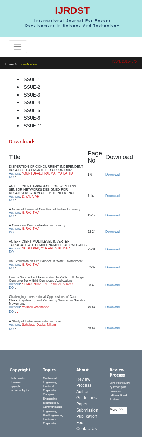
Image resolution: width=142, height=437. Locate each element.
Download (112, 174)
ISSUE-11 (32, 125)
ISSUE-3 (31, 95)
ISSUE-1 (31, 79)
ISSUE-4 (31, 102)
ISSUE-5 (31, 110)
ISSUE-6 (31, 118)
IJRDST (72, 10)
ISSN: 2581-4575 (124, 61)
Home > (11, 64)
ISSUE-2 (31, 87)
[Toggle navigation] (18, 46)
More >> (116, 409)
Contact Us (86, 428)
